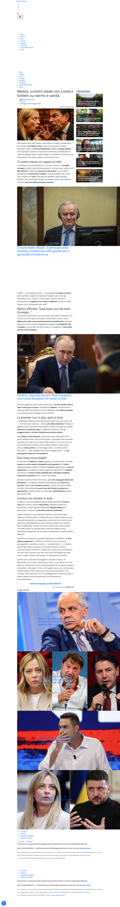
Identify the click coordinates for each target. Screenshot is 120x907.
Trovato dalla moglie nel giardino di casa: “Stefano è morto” (89, 119)
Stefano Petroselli (28, 99)
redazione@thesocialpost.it (58, 858)
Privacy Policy (21, 841)
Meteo (79, 175)
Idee (21, 34)
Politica (22, 36)
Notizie (79, 99)
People (79, 160)
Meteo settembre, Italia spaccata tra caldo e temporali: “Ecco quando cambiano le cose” (89, 178)
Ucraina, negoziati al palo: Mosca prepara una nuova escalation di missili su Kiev (44, 396)
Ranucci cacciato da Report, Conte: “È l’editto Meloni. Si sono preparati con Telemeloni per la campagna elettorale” (55, 681)
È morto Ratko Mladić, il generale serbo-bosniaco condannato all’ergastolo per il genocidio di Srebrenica (43, 251)
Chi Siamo (23, 831)
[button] (4, 903)
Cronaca (23, 41)
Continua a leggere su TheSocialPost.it (45, 583)
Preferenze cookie (26, 838)
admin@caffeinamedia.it (83, 848)
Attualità (23, 43)
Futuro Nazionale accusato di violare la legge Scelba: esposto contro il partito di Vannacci (56, 740)
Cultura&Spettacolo (26, 47)
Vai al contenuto (21, 1)
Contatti (23, 834)
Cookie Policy (29, 841)
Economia (23, 45)
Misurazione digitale (27, 836)
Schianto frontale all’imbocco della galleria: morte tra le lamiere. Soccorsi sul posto (88, 103)
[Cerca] (17, 13)
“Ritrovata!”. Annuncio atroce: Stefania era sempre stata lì (88, 149)
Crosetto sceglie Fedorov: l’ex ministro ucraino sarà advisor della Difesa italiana (55, 799)
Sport (22, 49)
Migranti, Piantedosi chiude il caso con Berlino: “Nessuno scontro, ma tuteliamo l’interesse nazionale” (55, 621)
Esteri (22, 38)
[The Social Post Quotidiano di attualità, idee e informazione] (68, 26)
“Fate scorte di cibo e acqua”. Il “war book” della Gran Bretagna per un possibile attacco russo (89, 133)
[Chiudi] (20, 16)
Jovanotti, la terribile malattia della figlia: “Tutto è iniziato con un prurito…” (89, 163)
